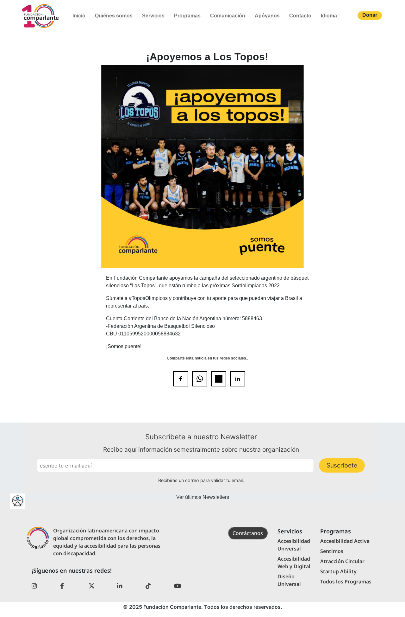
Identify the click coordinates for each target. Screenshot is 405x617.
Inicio (78, 15)
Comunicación (227, 15)
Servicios (153, 15)
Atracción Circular (342, 561)
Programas (187, 15)
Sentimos (331, 551)
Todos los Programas (345, 581)
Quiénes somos (114, 15)
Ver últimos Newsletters (202, 497)
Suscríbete (342, 465)
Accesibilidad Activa (345, 540)
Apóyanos (267, 15)
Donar (369, 15)
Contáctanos (248, 533)
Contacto (300, 15)
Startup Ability (338, 571)
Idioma (329, 15)
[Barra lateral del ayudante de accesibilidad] (17, 501)
